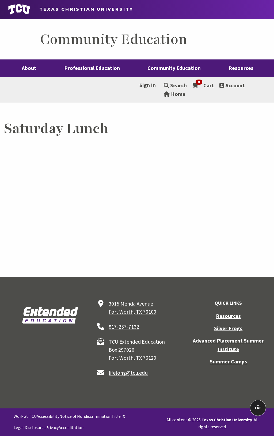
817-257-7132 (124, 327)
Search (178, 85)
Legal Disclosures (29, 428)
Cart (206, 85)
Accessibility (48, 416)
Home (177, 94)
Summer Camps (228, 362)
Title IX (118, 416)
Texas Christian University (83, 9)
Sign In (147, 85)
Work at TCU (25, 416)
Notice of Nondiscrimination (85, 416)
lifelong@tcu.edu (128, 373)
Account (234, 85)
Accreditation (71, 428)
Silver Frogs (228, 328)
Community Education (113, 39)
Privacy (52, 428)
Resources (228, 316)
